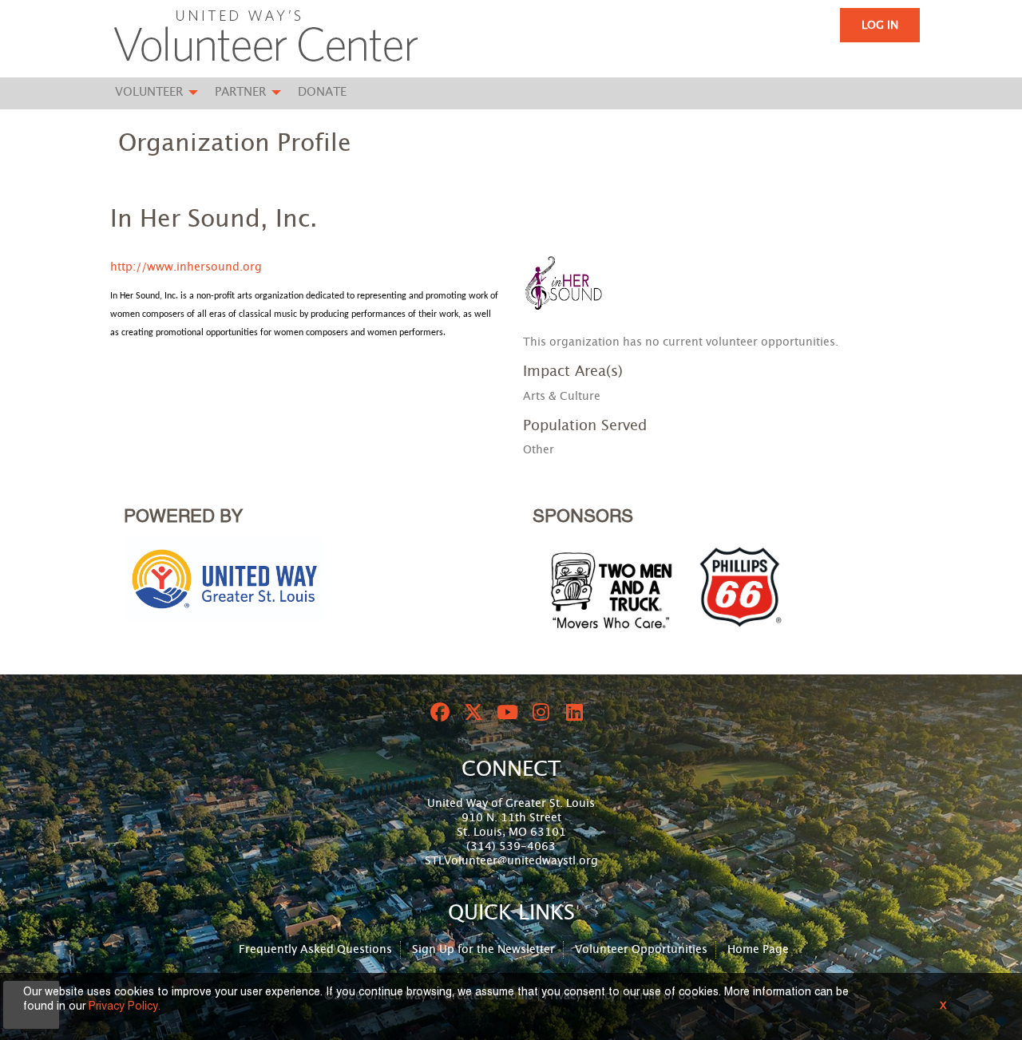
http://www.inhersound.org (186, 267)
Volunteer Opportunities (641, 949)
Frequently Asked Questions (315, 949)
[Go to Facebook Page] (437, 712)
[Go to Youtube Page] (504, 712)
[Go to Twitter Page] (471, 712)
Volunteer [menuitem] (149, 92)
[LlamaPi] (266, 38)
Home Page (758, 949)
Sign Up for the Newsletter (483, 949)
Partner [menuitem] (240, 92)
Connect (511, 769)
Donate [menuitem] (322, 92)
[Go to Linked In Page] (571, 712)
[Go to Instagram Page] (538, 712)
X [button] (943, 1006)
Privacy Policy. (124, 1007)
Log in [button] (880, 25)
